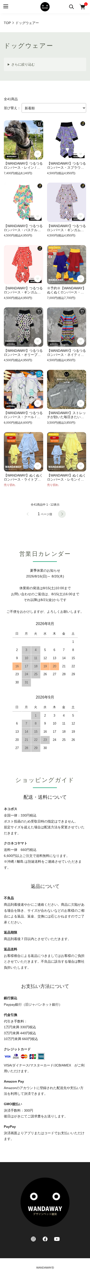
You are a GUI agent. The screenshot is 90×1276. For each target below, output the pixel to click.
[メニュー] (5, 6)
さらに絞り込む (23, 64)
